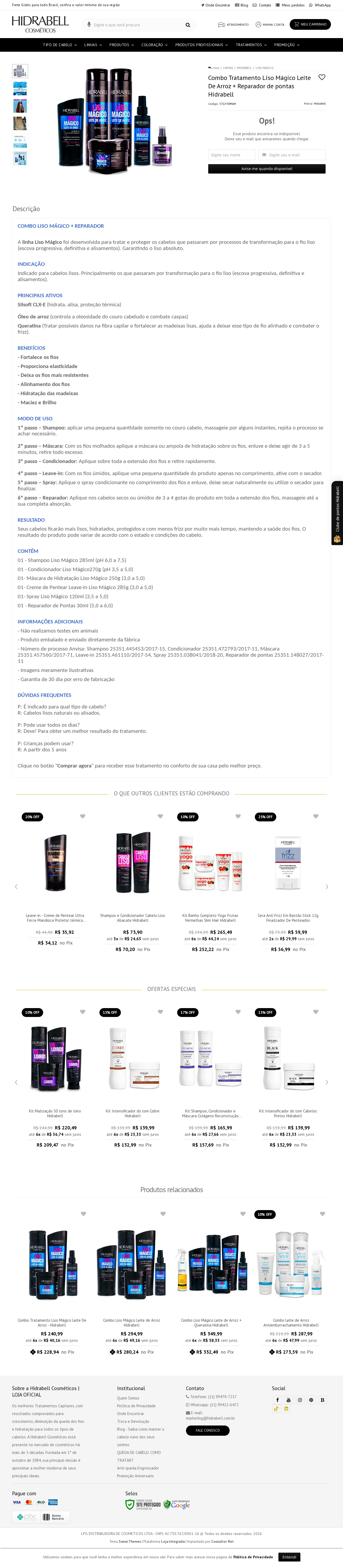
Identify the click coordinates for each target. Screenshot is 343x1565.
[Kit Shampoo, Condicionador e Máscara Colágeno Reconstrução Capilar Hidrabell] (210, 1079)
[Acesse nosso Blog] (322, 1400)
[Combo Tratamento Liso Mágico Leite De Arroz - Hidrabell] (52, 1284)
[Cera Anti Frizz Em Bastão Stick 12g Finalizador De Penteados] (288, 883)
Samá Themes (130, 1541)
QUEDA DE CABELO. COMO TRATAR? (139, 1456)
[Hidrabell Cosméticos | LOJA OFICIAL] (40, 24)
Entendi (289, 1557)
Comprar (55, 944)
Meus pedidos (293, 5)
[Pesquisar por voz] (89, 25)
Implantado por (210, 1541)
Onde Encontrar (218, 5)
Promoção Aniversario (135, 1475)
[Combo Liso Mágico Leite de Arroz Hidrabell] (132, 1284)
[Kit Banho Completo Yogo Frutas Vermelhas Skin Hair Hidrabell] (210, 883)
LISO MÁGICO (265, 68)
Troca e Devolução (133, 1421)
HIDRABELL (244, 68)
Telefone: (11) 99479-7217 (213, 1396)
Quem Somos (128, 1398)
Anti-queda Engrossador (138, 1468)
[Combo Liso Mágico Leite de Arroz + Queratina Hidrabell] (211, 1284)
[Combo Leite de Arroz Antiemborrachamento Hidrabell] (291, 1284)
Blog (244, 5)
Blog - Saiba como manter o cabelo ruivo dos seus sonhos (140, 1437)
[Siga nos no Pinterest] (311, 1400)
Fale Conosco (208, 1430)
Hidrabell (320, 103)
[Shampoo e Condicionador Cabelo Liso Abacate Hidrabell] (132, 883)
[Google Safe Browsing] (176, 1504)
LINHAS (228, 68)
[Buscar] (188, 25)
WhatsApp (322, 5)
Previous (16, 885)
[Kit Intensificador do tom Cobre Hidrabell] (132, 1079)
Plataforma (164, 1541)
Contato (264, 5)
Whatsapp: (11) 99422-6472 (213, 1404)
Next (327, 885)
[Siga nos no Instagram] (300, 1400)
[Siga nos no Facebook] (277, 1400)
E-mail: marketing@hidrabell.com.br (210, 1415)
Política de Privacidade (136, 1405)
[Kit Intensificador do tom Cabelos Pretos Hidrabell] (288, 1079)
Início (215, 68)
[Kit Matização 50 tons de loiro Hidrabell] (55, 1079)
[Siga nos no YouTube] (289, 1400)
